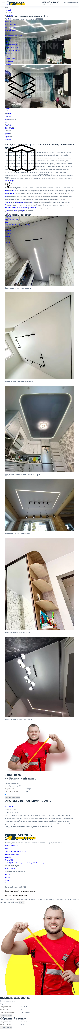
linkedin (7, 236)
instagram (8, 230)
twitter (7, 228)
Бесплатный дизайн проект (14, 210)
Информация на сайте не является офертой (20, 891)
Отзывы (9, 860)
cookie (18, 899)
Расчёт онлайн (10, 868)
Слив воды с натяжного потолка (16, 205)
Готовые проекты (12, 854)
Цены (7, 848)
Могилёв (8, 883)
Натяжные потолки (11, 846)
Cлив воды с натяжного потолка (16, 851)
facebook (8, 233)
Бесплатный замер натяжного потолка (18, 202)
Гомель (7, 874)
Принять (21, 902)
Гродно (7, 877)
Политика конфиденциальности (16, 895)
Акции (8, 857)
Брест (7, 880)
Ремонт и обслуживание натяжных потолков (20, 208)
